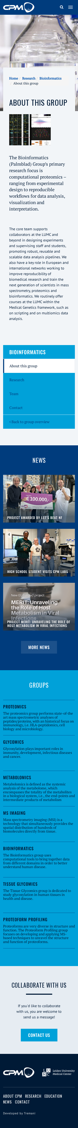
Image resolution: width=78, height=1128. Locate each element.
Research (28, 78)
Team (14, 393)
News (7, 1102)
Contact (16, 407)
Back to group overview (30, 421)
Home (13, 78)
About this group (23, 365)
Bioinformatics (51, 78)
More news (39, 647)
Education (53, 1096)
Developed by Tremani (19, 1113)
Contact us (39, 1035)
